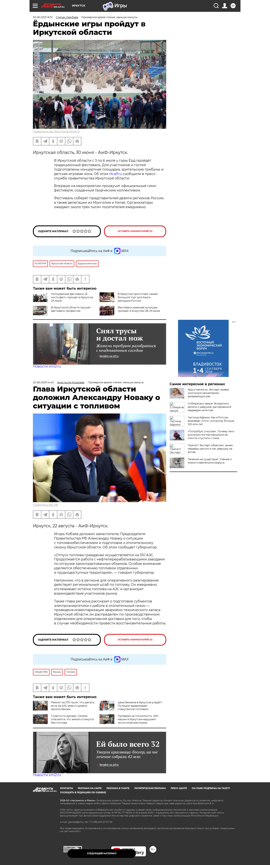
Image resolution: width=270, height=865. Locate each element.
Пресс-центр (179, 788)
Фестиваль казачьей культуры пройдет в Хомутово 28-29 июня (139, 309)
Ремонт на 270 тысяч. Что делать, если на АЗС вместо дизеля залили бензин (73, 706)
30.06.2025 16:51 (43, 17)
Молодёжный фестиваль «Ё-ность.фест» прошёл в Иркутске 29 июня (72, 297)
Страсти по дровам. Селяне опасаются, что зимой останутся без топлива (72, 719)
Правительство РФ (45, 504)
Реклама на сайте (90, 788)
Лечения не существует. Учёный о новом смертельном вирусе (210, 461)
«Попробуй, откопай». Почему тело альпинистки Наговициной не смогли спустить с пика (211, 435)
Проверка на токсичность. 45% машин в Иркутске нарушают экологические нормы (138, 719)
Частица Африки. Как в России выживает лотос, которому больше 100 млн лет (211, 421)
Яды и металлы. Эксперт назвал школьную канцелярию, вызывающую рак (208, 393)
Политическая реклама (150, 788)
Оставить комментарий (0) (135, 231)
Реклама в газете (118, 788)
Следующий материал (101, 853)
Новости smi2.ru (47, 366)
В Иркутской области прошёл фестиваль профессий (71, 309)
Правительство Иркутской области (56, 131)
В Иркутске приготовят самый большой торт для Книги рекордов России (138, 297)
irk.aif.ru (115, 174)
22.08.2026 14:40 (43, 382)
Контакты (66, 788)
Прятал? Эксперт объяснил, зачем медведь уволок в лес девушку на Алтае (210, 449)
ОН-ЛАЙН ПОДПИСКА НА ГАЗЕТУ (211, 788)
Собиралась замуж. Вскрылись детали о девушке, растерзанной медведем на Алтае (209, 407)
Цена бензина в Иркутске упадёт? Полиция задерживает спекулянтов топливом (140, 706)
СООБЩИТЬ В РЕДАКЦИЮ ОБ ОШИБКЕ (83, 792)
